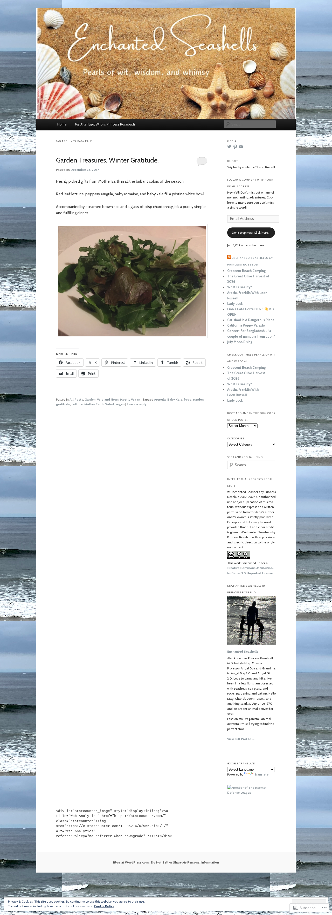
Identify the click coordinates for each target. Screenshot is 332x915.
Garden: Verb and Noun (102, 399)
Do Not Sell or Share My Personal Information (185, 862)
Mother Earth (93, 404)
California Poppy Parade (246, 325)
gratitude (63, 404)
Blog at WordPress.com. (131, 862)
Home (62, 124)
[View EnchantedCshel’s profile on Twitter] (229, 147)
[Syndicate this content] (229, 258)
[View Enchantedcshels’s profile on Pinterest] (235, 147)
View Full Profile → (241, 739)
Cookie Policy (104, 906)
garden (198, 399)
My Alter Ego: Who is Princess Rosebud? (105, 124)
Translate (261, 774)
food (187, 399)
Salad (109, 404)
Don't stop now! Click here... (251, 232)
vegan (120, 404)
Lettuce (77, 404)
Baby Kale (174, 399)
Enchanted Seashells (242, 651)
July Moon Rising (239, 342)
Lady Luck (235, 303)
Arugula (160, 399)
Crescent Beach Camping (246, 271)
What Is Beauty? (239, 287)
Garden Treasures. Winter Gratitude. (107, 160)
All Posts (76, 399)
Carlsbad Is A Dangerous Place (250, 320)
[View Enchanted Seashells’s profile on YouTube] (241, 147)
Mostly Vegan (130, 399)
